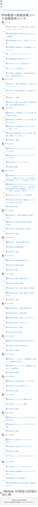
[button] (1, 2)
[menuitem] (1, 5)
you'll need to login (27, 502)
